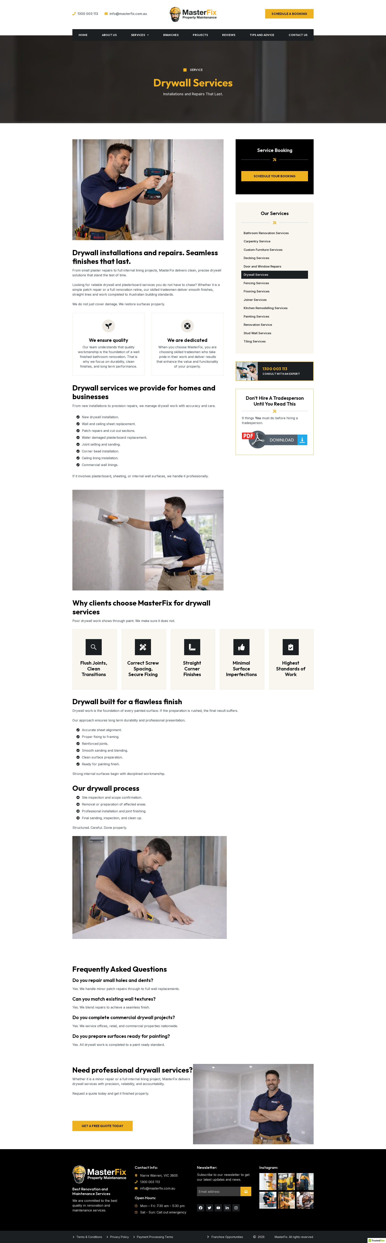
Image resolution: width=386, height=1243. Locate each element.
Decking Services (256, 258)
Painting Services (256, 316)
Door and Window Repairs (262, 266)
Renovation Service (258, 325)
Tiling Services (255, 341)
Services (138, 35)
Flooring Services (256, 291)
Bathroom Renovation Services (266, 233)
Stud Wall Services (257, 333)
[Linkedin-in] (227, 1207)
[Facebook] (200, 1207)
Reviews (228, 35)
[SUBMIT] (245, 1191)
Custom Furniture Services (263, 250)
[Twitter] (209, 1207)
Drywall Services (256, 275)
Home (83, 35)
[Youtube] (218, 1207)
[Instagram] (236, 1207)
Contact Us (298, 35)
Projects (200, 35)
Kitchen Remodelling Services (265, 308)
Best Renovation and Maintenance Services (91, 1191)
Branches (170, 35)
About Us (109, 35)
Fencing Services (256, 283)
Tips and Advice (262, 35)
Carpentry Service (257, 241)
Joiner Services (255, 300)
